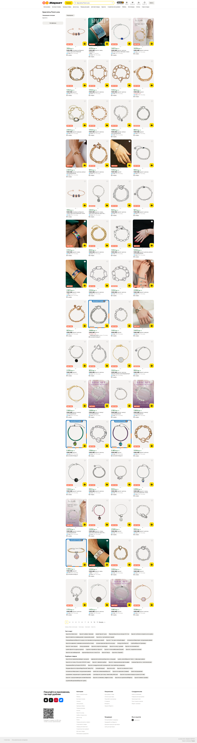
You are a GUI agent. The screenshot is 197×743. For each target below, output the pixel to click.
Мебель (78, 696)
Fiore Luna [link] (69, 50)
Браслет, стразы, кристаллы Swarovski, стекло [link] (141, 492)
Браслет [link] (71, 92)
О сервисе (107, 701)
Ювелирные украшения (82, 733)
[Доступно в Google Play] (51, 701)
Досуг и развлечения (81, 694)
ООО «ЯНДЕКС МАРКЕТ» (189, 739)
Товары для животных (82, 726)
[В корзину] (84, 43)
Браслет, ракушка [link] (73, 132)
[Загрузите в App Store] (46, 701)
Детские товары (80, 731)
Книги (77, 719)
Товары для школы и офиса (83, 722)
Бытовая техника (80, 699)
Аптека (78, 710)
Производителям (136, 699)
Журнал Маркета (109, 706)
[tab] (46, 7)
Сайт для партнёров (110, 726)
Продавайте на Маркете (111, 722)
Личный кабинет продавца (111, 719)
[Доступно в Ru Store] (61, 701)
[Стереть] (112, 3)
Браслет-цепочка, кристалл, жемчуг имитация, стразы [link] (120, 51)
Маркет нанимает (136, 703)
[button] (70, 15)
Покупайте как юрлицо (110, 699)
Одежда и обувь (80, 706)
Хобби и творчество (81, 715)
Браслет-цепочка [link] (141, 50)
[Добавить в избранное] (85, 20)
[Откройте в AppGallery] (56, 701)
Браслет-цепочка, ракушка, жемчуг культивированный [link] (120, 373)
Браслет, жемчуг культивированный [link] (118, 132)
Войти (151, 3)
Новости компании (136, 694)
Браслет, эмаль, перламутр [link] (96, 51)
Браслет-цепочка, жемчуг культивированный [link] (76, 172)
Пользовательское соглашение (20, 740)
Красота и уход (80, 712)
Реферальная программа (138, 696)
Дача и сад (79, 717)
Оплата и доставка (109, 696)
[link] (71, 634)
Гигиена (78, 701)
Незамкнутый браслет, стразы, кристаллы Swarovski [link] (75, 51)
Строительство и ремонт (82, 729)
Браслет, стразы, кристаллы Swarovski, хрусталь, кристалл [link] (97, 212)
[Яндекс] (193, 741)
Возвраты (107, 703)
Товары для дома (80, 708)
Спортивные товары (81, 724)
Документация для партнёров (112, 724)
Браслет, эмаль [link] (73, 252)
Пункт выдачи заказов (137, 701)
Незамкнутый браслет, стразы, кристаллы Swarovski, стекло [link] (75, 212)
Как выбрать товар (109, 694)
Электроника (79, 703)
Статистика (7, 740)
